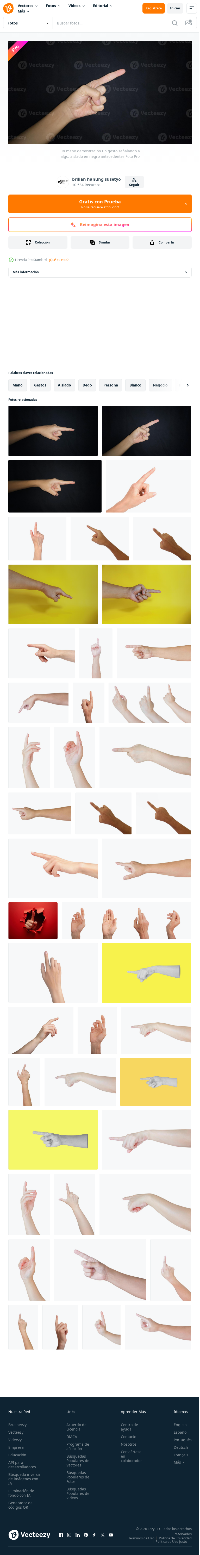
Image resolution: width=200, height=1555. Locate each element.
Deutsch (177, 1444)
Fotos (51, 5)
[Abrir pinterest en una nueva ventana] (86, 1534)
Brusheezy (17, 1422)
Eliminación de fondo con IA (21, 1490)
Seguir (134, 185)
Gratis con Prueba (100, 203)
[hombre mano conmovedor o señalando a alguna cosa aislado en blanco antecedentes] (154, 651)
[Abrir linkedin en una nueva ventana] (78, 1534)
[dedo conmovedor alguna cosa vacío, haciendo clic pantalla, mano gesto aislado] (40, 1028)
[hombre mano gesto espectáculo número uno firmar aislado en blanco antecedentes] (96, 651)
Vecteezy (15, 1429)
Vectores (25, 5)
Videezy (15, 1437)
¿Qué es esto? (58, 260)
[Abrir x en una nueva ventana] (103, 1534)
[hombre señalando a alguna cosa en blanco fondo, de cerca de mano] (100, 536)
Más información (26, 270)
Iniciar (175, 8)
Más (21, 11)
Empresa (16, 1444)
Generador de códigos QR (20, 1502)
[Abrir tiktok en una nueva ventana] (94, 1534)
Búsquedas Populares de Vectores (76, 1458)
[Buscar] (175, 23)
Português (179, 1437)
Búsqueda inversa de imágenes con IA (24, 1476)
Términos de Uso (175, 1535)
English (176, 1422)
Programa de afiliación (76, 1444)
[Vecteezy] (8, 8)
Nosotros (126, 1441)
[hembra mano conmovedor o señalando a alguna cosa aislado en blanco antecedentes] (29, 755)
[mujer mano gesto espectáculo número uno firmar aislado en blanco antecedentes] (101, 1325)
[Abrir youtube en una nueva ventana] (111, 1534)
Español (177, 1429)
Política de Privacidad (171, 1539)
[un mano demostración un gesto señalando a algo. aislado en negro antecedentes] (53, 429)
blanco (135, 382)
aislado (64, 382)
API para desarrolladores (22, 1462)
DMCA (70, 1434)
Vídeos (74, 5)
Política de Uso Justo (167, 1542)
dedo (87, 382)
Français (177, 1452)
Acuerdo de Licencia (75, 1424)
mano (17, 382)
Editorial (100, 5)
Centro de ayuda (126, 1424)
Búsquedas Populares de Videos (76, 1491)
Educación (17, 1452)
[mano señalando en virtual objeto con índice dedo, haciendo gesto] (53, 592)
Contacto (125, 1434)
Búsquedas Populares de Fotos (76, 1475)
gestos (40, 382)
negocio (160, 382)
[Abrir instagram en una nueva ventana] (69, 1534)
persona (110, 382)
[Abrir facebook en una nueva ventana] (61, 1534)
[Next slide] (179, 383)
